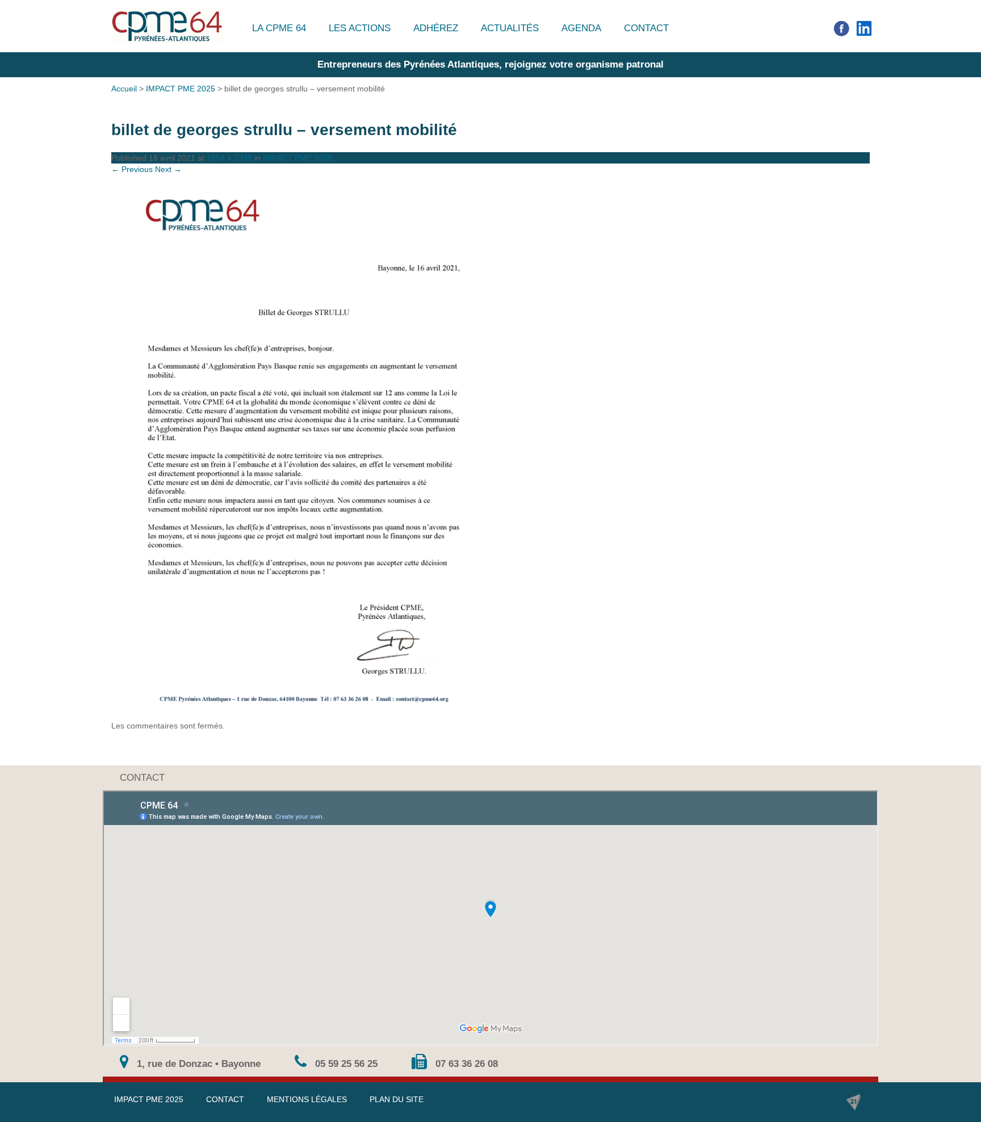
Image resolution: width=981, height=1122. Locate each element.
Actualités (510, 28)
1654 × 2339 (229, 157)
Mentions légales (307, 1099)
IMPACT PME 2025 (180, 88)
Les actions (360, 28)
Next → (168, 169)
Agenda (581, 28)
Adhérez (435, 28)
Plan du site (397, 1099)
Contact (646, 28)
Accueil (124, 88)
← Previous (132, 169)
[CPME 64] (167, 26)
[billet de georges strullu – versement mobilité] (490, 447)
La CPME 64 (279, 28)
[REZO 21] (853, 1102)
